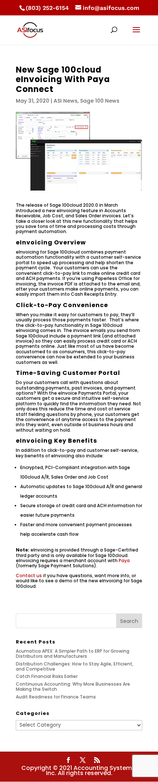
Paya (124, 560)
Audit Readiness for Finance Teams (56, 697)
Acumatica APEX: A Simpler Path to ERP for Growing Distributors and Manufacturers (72, 653)
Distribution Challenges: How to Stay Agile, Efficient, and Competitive (74, 666)
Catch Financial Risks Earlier (47, 676)
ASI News (66, 100)
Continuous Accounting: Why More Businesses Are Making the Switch (73, 686)
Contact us (29, 575)
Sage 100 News (99, 100)
